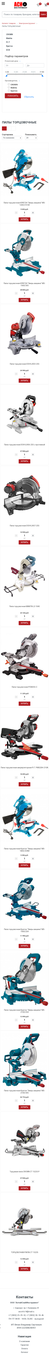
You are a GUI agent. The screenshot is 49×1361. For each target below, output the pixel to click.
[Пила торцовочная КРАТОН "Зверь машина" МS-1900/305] (24, 253)
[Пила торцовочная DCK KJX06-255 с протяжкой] (24, 414)
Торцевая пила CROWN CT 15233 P (24, 1172)
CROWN (9, 34)
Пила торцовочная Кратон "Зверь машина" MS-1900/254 (24, 930)
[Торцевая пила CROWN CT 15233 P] (24, 1141)
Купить (24, 219)
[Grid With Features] (9, 128)
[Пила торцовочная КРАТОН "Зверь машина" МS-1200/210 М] (24, 172)
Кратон (9, 46)
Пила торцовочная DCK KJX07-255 (24, 526)
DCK (8, 50)
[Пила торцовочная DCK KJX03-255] (24, 333)
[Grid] (4, 128)
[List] (13, 128)
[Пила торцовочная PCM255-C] (24, 656)
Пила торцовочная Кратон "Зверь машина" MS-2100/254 (24, 1011)
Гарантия (25, 1345)
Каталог (24, 1352)
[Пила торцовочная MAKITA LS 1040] (24, 576)
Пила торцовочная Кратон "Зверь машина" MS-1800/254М (24, 850)
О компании (24, 1341)
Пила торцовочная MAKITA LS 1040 (24, 606)
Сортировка (7, 135)
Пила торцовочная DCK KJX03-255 (24, 364)
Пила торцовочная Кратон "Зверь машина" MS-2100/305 (24, 1092)
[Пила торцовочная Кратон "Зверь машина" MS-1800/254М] (24, 818)
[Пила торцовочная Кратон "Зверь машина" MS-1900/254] (24, 899)
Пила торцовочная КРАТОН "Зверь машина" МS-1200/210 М (24, 204)
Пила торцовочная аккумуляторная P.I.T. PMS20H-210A (24, 768)
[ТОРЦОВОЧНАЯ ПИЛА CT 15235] (24, 1221)
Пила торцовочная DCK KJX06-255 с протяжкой (24, 445)
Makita (9, 38)
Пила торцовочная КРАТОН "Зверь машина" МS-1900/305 (24, 284)
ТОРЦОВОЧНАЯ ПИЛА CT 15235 (24, 1252)
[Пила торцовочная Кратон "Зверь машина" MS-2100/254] (24, 979)
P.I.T (8, 42)
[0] (45, 5)
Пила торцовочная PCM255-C (24, 687)
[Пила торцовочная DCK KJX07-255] (24, 495)
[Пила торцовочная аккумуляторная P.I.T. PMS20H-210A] (24, 737)
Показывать (30, 135)
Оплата (24, 1348)
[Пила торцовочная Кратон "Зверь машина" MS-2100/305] (24, 1060)
